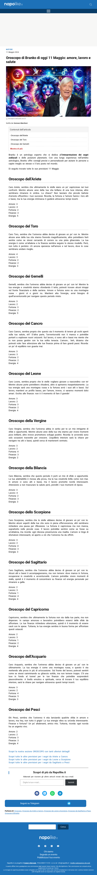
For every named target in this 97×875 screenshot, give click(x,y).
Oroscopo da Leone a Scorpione (55, 811)
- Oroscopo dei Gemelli (19, 144)
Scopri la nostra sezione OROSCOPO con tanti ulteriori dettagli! (39, 751)
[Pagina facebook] (39, 846)
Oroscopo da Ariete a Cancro (32, 811)
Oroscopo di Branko (12, 813)
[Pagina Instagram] (45, 846)
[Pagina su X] (52, 846)
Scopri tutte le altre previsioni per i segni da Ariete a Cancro (38, 756)
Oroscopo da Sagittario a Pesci (79, 811)
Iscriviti (71, 782)
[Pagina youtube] (58, 846)
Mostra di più (16, 149)
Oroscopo (18, 811)
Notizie (9, 49)
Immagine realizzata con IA (17, 118)
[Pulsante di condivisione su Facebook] (37, 793)
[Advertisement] (48, 29)
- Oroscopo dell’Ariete (19, 135)
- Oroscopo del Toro (18, 140)
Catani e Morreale (30, 863)
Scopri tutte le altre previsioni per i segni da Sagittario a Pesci (39, 762)
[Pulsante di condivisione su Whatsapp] (52, 793)
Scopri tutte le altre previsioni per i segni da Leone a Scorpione (40, 759)
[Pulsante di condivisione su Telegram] (60, 793)
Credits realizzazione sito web (80, 863)
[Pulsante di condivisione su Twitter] (44, 793)
